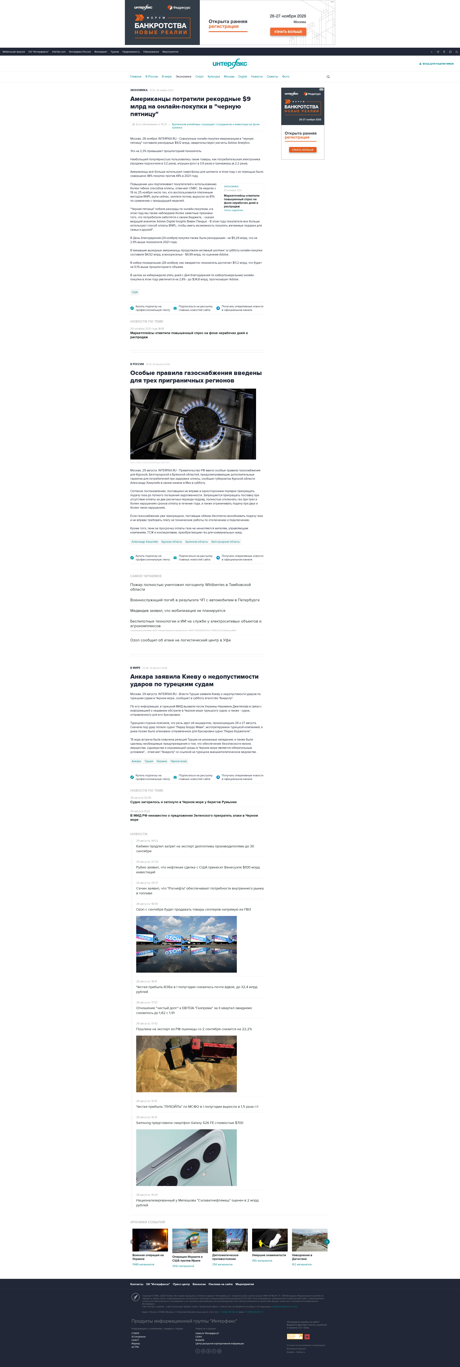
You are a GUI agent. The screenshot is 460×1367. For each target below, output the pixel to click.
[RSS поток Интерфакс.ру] (214, 1351)
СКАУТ (135, 1340)
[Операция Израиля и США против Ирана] (190, 1252)
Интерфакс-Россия (80, 51)
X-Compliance (139, 1336)
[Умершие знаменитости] (270, 1250)
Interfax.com (59, 51)
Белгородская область (225, 541)
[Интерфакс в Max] (219, 1351)
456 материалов (262, 1260)
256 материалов (222, 1264)
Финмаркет (100, 51)
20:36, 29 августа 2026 (154, 668)
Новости (257, 76)
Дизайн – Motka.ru (296, 1352)
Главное (136, 76)
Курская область (172, 541)
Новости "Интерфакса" (207, 1333)
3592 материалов (183, 1266)
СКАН (199, 1336)
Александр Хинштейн (145, 541)
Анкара (136, 761)
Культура (214, 76)
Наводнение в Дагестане (302, 1257)
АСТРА (135, 1347)
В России (152, 76)
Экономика (183, 76)
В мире (167, 76)
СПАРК (135, 1333)
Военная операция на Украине (148, 1257)
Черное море (179, 761)
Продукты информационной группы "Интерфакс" (184, 1321)
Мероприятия (170, 51)
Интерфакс (230, 63)
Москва (229, 76)
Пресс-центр (181, 1284)
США (135, 292)
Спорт (199, 76)
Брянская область (197, 541)
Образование (151, 51)
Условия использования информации (306, 1345)
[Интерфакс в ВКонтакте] (208, 1351)
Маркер (136, 1343)
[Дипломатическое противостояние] (230, 1250)
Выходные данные (296, 1348)
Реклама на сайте (221, 1284)
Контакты (136, 1284)
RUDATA (200, 1340)
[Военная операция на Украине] (150, 1250)
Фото (285, 76)
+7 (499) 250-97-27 (254, 1312)
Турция (148, 761)
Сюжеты (272, 76)
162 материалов (302, 1264)
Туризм (115, 51)
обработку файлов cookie (284, 1306)
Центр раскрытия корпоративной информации (220, 1343)
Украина (162, 761)
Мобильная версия (14, 51)
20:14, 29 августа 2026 (158, 364)
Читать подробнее (241, 203)
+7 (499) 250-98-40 (229, 1312)
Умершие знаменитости (269, 1255)
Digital (242, 76)
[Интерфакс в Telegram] (203, 1351)
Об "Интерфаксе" (38, 51)
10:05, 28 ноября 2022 (162, 90)
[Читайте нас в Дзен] (198, 1351)
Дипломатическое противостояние (225, 1257)
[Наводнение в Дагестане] (310, 1250)
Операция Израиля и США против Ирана (187, 1258)
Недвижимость (131, 51)
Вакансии (199, 1284)
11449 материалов (143, 1264)
